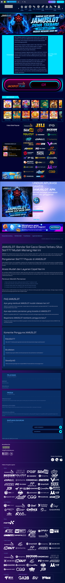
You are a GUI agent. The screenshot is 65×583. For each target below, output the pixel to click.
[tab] (28, 125)
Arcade (46, 9)
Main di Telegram (12, 1)
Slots (26, 9)
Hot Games (21, 9)
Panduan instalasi (38, 211)
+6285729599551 (39, 427)
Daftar (60, 1)
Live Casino (30, 9)
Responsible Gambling (7, 236)
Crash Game (42, 9)
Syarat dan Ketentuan (37, 236)
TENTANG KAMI (17, 236)
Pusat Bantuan (27, 236)
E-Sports (51, 9)
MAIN (8, 104)
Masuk (52, 1)
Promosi (59, 9)
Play (22, 86)
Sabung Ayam (55, 9)
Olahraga (38, 9)
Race (34, 9)
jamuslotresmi (37, 431)
